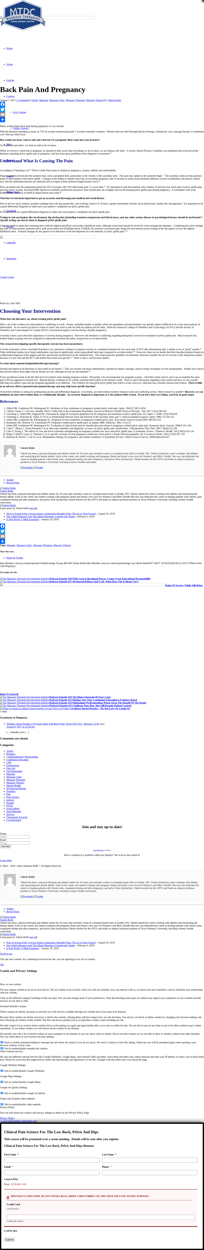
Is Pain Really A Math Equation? (22, 519)
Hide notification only (26, 1121)
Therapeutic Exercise (17, 817)
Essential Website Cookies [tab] (13, 1006)
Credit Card (13, 1204)
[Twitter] (102, 109)
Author (10, 479)
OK (2, 964)
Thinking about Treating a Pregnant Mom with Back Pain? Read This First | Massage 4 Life (52, 724)
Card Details (13, 1209)
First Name (11, 1154)
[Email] (102, 114)
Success (10, 814)
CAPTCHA (10, 1231)
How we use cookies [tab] (10, 984)
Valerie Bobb (114, 100)
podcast (10, 800)
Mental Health (13, 785)
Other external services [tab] (11, 1051)
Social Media (13, 808)
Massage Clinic (57, 100)
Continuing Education (17, 759)
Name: (3, 833)
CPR (8, 762)
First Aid (10, 768)
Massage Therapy (95, 100)
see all (33, 508)
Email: (3, 839)
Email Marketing (98, 850)
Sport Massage (13, 811)
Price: (7, 1184)
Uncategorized (13, 820)
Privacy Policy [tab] (7, 1107)
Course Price (11, 1179)
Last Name (109, 1154)
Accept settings (7, 1121)
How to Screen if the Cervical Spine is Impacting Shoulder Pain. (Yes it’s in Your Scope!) (51, 513)
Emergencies (12, 765)
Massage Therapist (75, 100)
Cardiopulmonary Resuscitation (22, 756)
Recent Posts (12, 482)
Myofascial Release (16, 788)
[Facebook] (102, 104)
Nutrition (10, 791)
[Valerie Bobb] (8, 488)
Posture (10, 802)
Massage (43, 100)
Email (8, 1166)
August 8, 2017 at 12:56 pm (20, 726)
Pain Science (12, 797)
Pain (8, 794)
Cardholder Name (15, 1221)
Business (10, 754)
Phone (106, 1166)
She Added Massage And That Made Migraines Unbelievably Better (40, 516)
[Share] (102, 119)
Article (34, 100)
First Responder (14, 771)
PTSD (9, 805)
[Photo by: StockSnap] (48, 18)
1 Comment (22, 100)
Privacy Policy (7, 1118)
